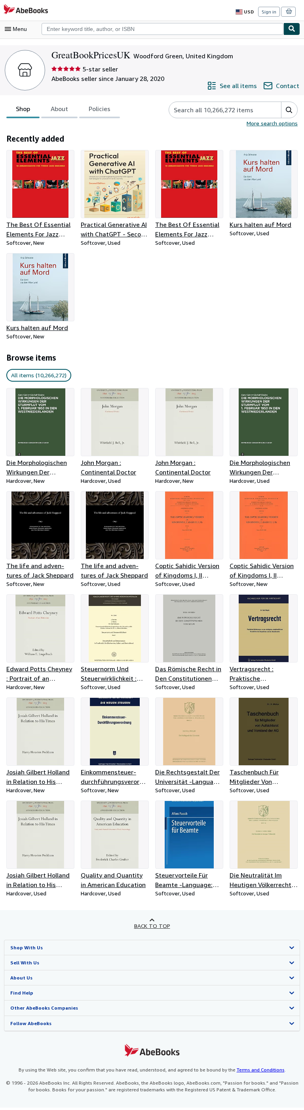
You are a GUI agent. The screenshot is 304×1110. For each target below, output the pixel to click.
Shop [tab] (23, 109)
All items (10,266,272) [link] (38, 375)
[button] (289, 110)
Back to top (152, 925)
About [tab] (59, 109)
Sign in (269, 12)
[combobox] (162, 29)
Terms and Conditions (261, 1070)
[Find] (292, 29)
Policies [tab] (99, 109)
